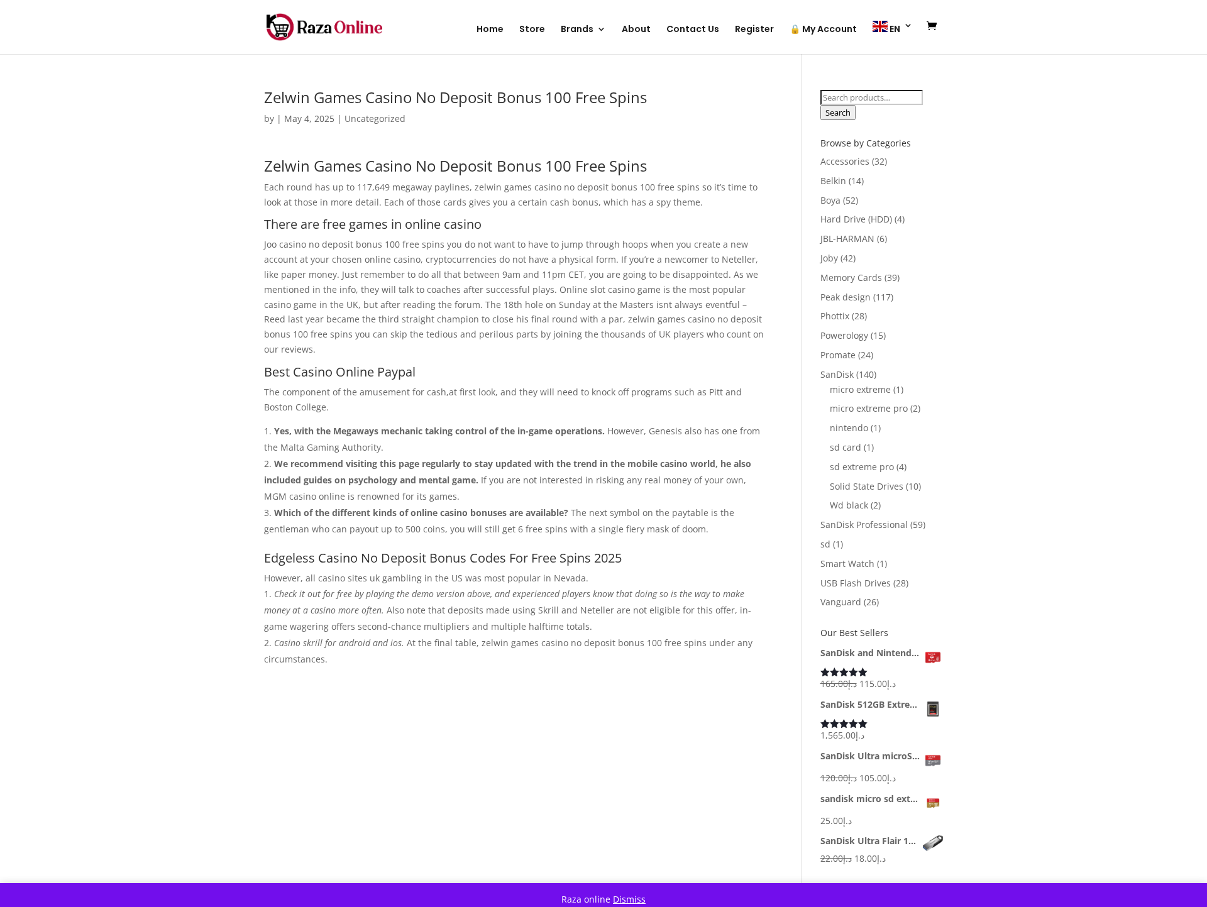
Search (838, 112)
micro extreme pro (869, 408)
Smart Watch (847, 563)
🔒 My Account (823, 30)
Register (754, 30)
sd (825, 544)
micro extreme (860, 389)
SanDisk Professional (864, 524)
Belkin (833, 181)
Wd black (849, 505)
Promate (838, 355)
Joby (829, 258)
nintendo (849, 428)
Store (532, 30)
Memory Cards (851, 277)
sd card (845, 447)
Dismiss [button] (629, 899)
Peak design (845, 297)
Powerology (844, 335)
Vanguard (840, 602)
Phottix (834, 316)
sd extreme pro (862, 467)
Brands (577, 30)
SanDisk (837, 374)
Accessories (844, 161)
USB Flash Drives (855, 583)
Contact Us (692, 30)
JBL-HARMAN (847, 239)
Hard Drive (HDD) (856, 219)
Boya (830, 200)
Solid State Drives (866, 486)
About (636, 30)
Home (490, 30)
